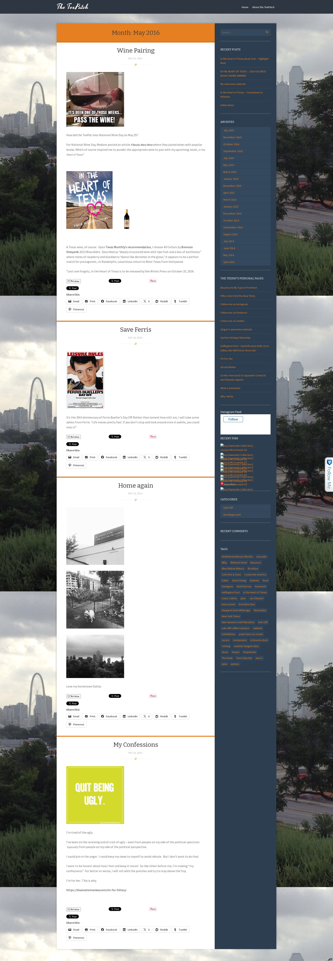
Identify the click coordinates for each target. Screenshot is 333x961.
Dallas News (227, 105)
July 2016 (228, 158)
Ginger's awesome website (236, 329)
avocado (261, 556)
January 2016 (230, 179)
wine (224, 664)
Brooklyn (253, 568)
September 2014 (233, 227)
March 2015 (229, 199)
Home (245, 7)
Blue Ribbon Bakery (233, 568)
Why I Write (226, 396)
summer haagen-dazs (246, 646)
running (226, 646)
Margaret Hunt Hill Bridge (236, 610)
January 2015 (230, 206)
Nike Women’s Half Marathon (238, 622)
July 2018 (228, 130)
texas (225, 652)
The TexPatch (72, 7)
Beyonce (256, 562)
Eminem (254, 580)
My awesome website (233, 84)
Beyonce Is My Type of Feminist (238, 287)
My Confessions (135, 744)
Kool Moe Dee (247, 604)
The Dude (227, 658)
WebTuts (192, 955)
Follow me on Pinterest (233, 312)
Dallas (225, 580)
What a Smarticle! (230, 388)
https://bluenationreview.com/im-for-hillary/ (96, 890)
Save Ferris (135, 329)
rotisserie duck (259, 640)
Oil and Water (228, 367)
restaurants (240, 640)
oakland (257, 628)
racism (226, 640)
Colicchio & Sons (231, 574)
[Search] (265, 31)
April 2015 (229, 192)
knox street (228, 604)
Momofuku (260, 610)
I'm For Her (226, 358)
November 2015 (232, 186)
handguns (227, 586)
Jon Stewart (256, 598)
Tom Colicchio (244, 658)
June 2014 (229, 248)
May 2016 (228, 165)
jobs (243, 598)
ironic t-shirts (229, 598)
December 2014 (232, 213)
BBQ (224, 562)
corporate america (255, 574)
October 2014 (231, 220)
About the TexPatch (263, 7)
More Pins (229, 484)
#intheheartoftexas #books (237, 556)
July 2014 (228, 241)
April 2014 (229, 262)
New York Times (231, 616)
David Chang (239, 580)
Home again (135, 485)
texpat (235, 652)
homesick (260, 586)
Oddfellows (228, 634)
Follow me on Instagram (234, 304)
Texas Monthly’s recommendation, (128, 247)
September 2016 (233, 151)
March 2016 (229, 172)
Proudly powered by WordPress (152, 955)
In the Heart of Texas (255, 592)
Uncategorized (231, 514)
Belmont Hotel (238, 562)
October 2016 (231, 144)
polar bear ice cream (251, 634)
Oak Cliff (228, 507)
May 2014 (228, 255)
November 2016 (232, 137)
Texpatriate (249, 652)
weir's (259, 658)
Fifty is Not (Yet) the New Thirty (237, 296)
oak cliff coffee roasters (235, 628)
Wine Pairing (136, 50)
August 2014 (230, 234)
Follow (76, 281)
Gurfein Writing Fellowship (235, 337)
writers (235, 664)
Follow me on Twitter (232, 321)
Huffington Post (231, 592)
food (265, 580)
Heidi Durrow (244, 586)
